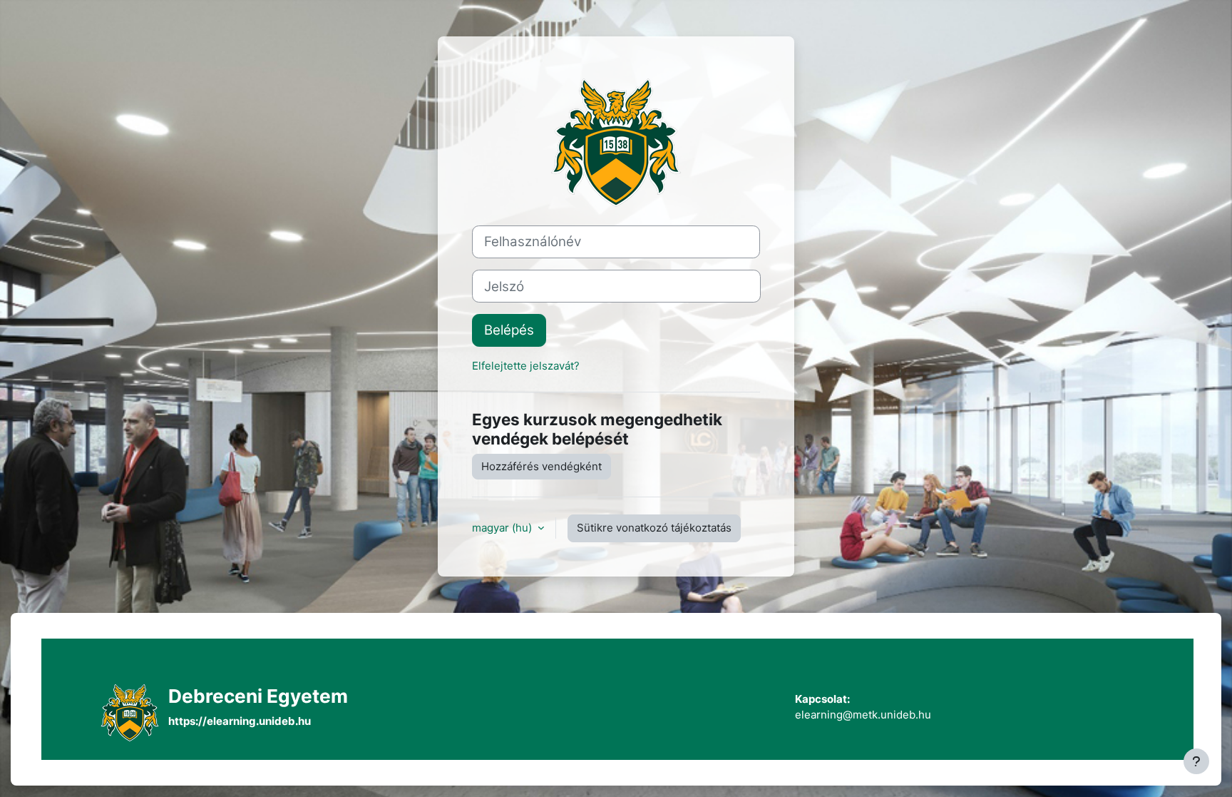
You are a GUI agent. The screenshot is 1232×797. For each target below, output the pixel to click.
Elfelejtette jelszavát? (526, 365)
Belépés (509, 330)
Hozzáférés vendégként (541, 466)
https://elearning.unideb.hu (239, 721)
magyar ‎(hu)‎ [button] (503, 527)
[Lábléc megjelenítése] (1196, 761)
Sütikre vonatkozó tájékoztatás (654, 527)
